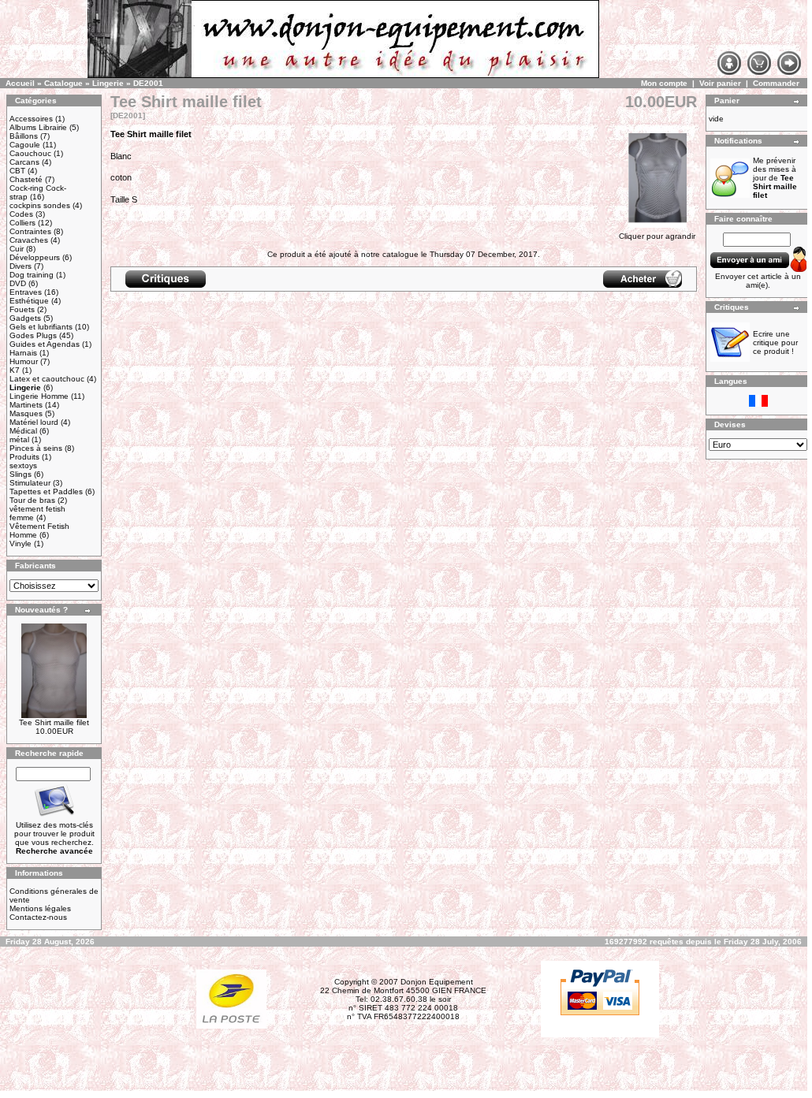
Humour (23, 361)
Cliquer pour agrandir (657, 236)
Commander (776, 83)
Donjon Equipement (436, 981)
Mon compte (664, 83)
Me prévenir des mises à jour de (775, 177)
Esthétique (29, 300)
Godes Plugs (33, 335)
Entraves (25, 292)
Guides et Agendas (44, 344)
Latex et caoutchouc (46, 378)
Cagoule (24, 144)
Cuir (16, 248)
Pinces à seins (35, 448)
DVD (17, 283)
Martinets (26, 404)
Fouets (22, 309)
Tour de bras (32, 500)
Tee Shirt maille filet (54, 722)
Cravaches (28, 240)
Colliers (22, 222)
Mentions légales (40, 908)
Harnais (23, 352)
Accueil (20, 83)
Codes (21, 214)
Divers (20, 266)
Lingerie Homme (39, 396)
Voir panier (720, 83)
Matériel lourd (33, 422)
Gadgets (25, 318)
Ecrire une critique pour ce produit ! (775, 342)
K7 (14, 370)
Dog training (31, 274)
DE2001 (148, 83)
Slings (20, 474)
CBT (17, 170)
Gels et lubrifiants (41, 326)
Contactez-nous (38, 917)
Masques (26, 413)
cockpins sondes (39, 205)
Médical (23, 430)
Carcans (24, 162)
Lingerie (108, 83)
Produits (24, 456)
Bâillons (23, 136)
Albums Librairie (38, 127)
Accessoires (31, 118)
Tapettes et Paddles (46, 491)
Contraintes (30, 231)
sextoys (23, 465)
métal (19, 439)
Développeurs (34, 257)
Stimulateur (29, 482)
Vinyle (20, 543)
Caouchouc (30, 153)
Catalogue (63, 83)
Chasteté (26, 179)
